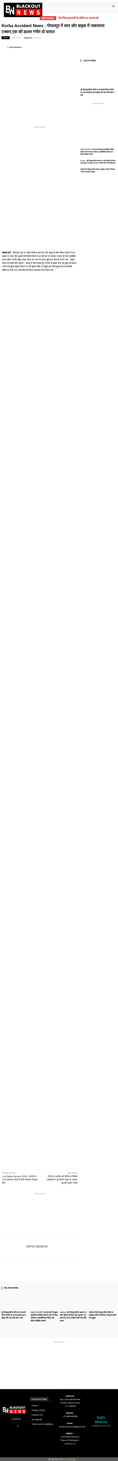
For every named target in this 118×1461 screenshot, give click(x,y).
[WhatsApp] (74, 47)
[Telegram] (81, 47)
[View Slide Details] (39, 394)
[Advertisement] (39, 1210)
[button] (113, 6)
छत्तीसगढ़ (5, 38)
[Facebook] (53, 47)
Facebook (16, 1419)
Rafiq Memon (16, 47)
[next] (114, 18)
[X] (60, 47)
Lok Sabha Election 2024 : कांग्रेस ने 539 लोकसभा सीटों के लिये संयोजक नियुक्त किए (19, 1179)
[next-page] (8, 1328)
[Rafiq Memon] (4, 47)
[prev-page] (3, 1328)
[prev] (109, 18)
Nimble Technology (66, 1459)
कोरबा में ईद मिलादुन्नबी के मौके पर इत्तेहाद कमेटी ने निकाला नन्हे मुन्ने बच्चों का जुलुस (102, 1315)
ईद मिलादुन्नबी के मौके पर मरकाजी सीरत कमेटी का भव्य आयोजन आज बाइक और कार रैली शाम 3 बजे (98, 92)
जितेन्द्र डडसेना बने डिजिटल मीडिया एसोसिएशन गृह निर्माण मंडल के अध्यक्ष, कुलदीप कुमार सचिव (62, 1179)
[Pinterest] (67, 47)
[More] (114, 1272)
